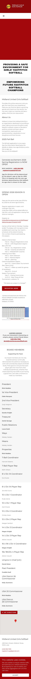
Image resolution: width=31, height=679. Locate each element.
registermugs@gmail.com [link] (10, 651)
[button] (3, 16)
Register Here (11, 288)
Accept (15, 675)
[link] (15, 6)
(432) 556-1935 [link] (6, 649)
